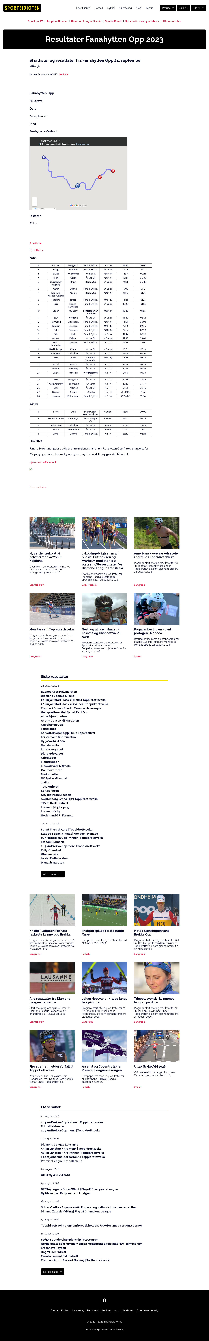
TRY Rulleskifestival (54, 803)
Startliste (35, 243)
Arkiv (116, 1310)
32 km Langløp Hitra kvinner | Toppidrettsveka (72, 1152)
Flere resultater (38, 487)
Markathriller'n (51, 774)
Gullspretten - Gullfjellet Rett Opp (64, 712)
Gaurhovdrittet (51, 770)
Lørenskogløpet (52, 749)
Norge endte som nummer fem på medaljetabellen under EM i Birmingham (91, 1243)
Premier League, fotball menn (61, 1161)
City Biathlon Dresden (56, 794)
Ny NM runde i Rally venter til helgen (66, 1193)
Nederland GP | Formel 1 (57, 815)
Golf (138, 8)
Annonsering (78, 1310)
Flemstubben (50, 761)
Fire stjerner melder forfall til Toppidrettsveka (73, 1157)
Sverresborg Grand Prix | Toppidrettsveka (69, 799)
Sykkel (111, 8)
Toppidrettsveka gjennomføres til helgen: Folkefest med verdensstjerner (91, 1225)
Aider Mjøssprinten (54, 716)
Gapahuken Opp (52, 724)
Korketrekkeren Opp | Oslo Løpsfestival (68, 733)
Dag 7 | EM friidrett (53, 1252)
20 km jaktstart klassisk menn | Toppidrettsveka (73, 700)
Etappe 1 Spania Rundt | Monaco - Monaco (69, 833)
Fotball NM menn (52, 842)
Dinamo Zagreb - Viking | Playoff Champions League (76, 1211)
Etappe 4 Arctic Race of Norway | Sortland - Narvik (75, 1260)
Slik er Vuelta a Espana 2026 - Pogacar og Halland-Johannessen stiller (88, 1207)
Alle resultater (172, 21)
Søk (181, 8)
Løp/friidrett (83, 8)
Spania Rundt (113, 21)
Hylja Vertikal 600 (53, 741)
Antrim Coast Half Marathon (60, 720)
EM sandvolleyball (53, 1247)
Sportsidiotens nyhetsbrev (142, 21)
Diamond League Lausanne (59, 1144)
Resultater (168, 8)
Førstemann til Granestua (58, 737)
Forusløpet (48, 728)
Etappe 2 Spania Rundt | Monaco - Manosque (71, 708)
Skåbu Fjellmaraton (54, 858)
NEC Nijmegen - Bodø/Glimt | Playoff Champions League (79, 1189)
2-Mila (45, 782)
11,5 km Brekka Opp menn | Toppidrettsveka (70, 846)
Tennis (149, 8)
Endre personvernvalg (147, 1310)
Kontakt (65, 1310)
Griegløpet (48, 757)
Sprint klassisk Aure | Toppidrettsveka (66, 829)
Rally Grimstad (51, 850)
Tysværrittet (49, 786)
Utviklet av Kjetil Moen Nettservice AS (104, 1329)
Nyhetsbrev (127, 1310)
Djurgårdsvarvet (52, 753)
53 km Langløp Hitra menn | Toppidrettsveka (71, 1148)
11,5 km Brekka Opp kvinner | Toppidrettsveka (72, 837)
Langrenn (139, 585)
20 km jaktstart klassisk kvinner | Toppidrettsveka (74, 704)
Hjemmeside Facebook (43, 462)
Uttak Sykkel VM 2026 (55, 1175)
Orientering (125, 8)
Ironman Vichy (50, 811)
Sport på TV (35, 21)
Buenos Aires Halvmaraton (59, 691)
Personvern (92, 1310)
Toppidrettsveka (57, 21)
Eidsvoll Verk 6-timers (56, 766)
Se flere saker (50, 1271)
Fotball (99, 8)
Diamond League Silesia (86, 21)
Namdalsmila (50, 745)
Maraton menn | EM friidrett (59, 1256)
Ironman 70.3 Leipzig (55, 807)
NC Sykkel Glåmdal (54, 778)
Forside (54, 1310)
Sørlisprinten (50, 790)
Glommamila (49, 854)
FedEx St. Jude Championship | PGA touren (69, 1239)
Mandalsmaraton (52, 862)
